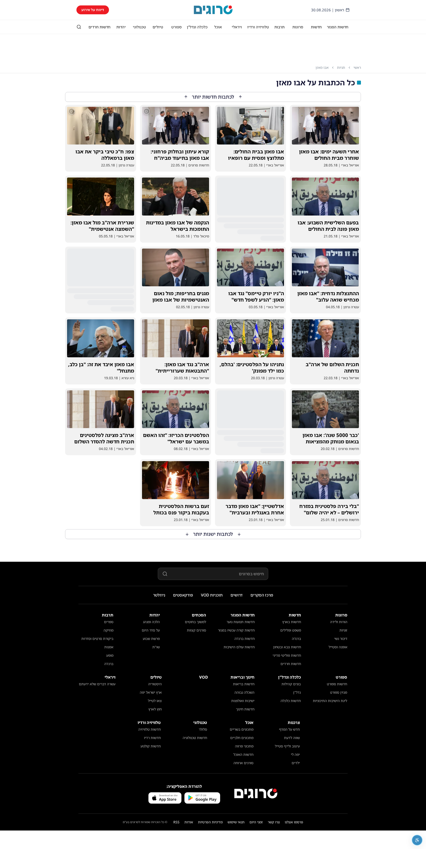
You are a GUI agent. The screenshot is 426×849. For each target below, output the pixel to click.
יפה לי (295, 754)
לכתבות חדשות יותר (213, 96)
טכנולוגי (139, 26)
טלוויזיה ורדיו (258, 26)
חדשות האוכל (243, 754)
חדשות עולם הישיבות (239, 647)
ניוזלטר (159, 595)
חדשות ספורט (337, 684)
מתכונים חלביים (241, 737)
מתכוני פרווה (244, 746)
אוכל (218, 26)
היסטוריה (155, 684)
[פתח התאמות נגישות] (417, 840)
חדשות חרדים (99, 26)
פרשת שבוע (151, 638)
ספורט (176, 26)
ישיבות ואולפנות (242, 700)
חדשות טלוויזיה (149, 729)
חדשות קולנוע (151, 746)
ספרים (108, 621)
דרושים (237, 595)
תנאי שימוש (236, 822)
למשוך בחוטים (195, 621)
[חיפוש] (78, 26)
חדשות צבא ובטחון (287, 647)
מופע (109, 655)
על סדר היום (151, 630)
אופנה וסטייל (338, 647)
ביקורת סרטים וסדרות (97, 638)
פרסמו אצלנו (294, 822)
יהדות (121, 26)
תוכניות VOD (212, 595)
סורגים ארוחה (243, 762)
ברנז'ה (296, 638)
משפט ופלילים (290, 630)
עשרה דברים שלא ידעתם (97, 684)
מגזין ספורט (338, 692)
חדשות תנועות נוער (241, 621)
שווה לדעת (292, 737)
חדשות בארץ (291, 621)
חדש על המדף (289, 729)
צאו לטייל (155, 700)
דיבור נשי (340, 638)
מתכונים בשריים (241, 729)
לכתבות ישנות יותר (213, 534)
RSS (176, 822)
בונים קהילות (291, 684)
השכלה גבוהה (244, 692)
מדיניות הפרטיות (210, 822)
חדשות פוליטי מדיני (287, 655)
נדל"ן (297, 692)
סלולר (203, 729)
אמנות (108, 647)
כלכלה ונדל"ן (197, 26)
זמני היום (256, 822)
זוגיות (343, 630)
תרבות (279, 26)
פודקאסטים (183, 595)
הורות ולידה (338, 621)
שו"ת (156, 647)
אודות (188, 822)
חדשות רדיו (152, 737)
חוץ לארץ (155, 709)
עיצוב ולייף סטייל (287, 746)
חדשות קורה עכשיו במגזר (236, 630)
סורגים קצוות (196, 630)
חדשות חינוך (245, 709)
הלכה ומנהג (151, 621)
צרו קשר (274, 822)
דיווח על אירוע (92, 9)
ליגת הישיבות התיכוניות (330, 700)
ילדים (296, 762)
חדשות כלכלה (291, 700)
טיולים (158, 26)
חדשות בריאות (243, 684)
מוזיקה (108, 630)
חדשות (316, 26)
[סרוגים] (256, 793)
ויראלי (237, 26)
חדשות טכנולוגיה (195, 737)
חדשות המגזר (337, 26)
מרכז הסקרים (261, 595)
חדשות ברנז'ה (244, 638)
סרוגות (297, 26)
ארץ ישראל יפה (151, 692)
